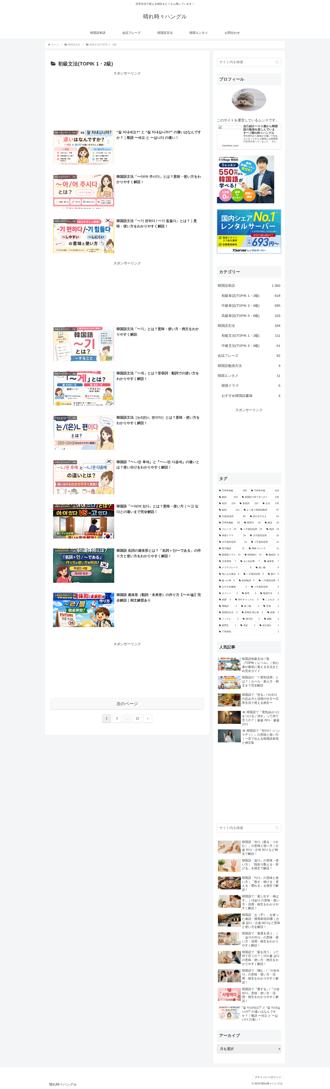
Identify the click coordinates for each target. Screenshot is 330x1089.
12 (137, 718)
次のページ (127, 703)
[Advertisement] (127, 102)
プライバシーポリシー (268, 1077)
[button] (277, 62)
